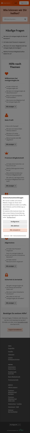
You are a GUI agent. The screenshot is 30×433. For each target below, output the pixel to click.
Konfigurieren (11, 217)
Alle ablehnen (15, 226)
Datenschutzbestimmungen (19, 235)
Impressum (6, 235)
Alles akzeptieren (15, 230)
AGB (11, 235)
